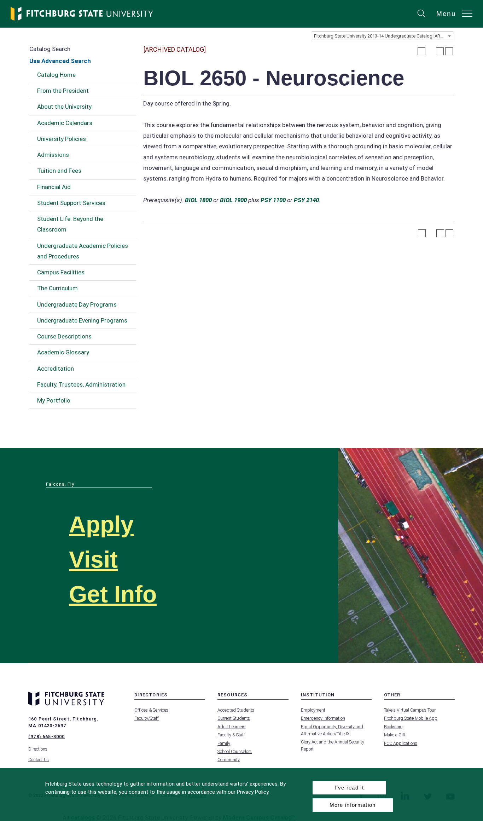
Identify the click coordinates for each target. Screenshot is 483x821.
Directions (37, 749)
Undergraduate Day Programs (77, 304)
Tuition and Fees (59, 170)
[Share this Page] (431, 51)
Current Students (233, 718)
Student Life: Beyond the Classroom (70, 224)
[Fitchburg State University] (82, 14)
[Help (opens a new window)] (449, 51)
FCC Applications (400, 743)
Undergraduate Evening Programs (82, 320)
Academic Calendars (64, 122)
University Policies (61, 138)
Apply (101, 524)
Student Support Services (71, 202)
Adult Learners (231, 726)
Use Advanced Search (60, 60)
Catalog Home (56, 74)
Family (223, 743)
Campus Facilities (61, 272)
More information (353, 805)
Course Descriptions (64, 336)
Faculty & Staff (231, 734)
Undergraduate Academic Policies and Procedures (82, 251)
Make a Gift (395, 734)
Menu (446, 13)
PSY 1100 (273, 200)
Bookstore (393, 726)
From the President (63, 90)
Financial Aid (54, 186)
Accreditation (55, 368)
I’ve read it (349, 788)
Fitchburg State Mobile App (410, 718)
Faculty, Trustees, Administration (81, 384)
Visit (93, 559)
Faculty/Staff (146, 718)
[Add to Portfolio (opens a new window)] (421, 51)
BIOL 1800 (198, 200)
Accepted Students (235, 710)
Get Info (113, 594)
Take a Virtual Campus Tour (410, 710)
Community (228, 759)
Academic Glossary (63, 352)
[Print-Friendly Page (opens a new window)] (440, 51)
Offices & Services (151, 710)
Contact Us (38, 759)
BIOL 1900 (233, 200)
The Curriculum (57, 288)
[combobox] (382, 36)
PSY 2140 (306, 200)
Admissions (53, 154)
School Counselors (234, 751)
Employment (313, 710)
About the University (64, 106)
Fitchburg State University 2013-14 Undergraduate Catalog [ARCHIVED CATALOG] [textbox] (383, 36)
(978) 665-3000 (46, 736)
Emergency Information (323, 718)
